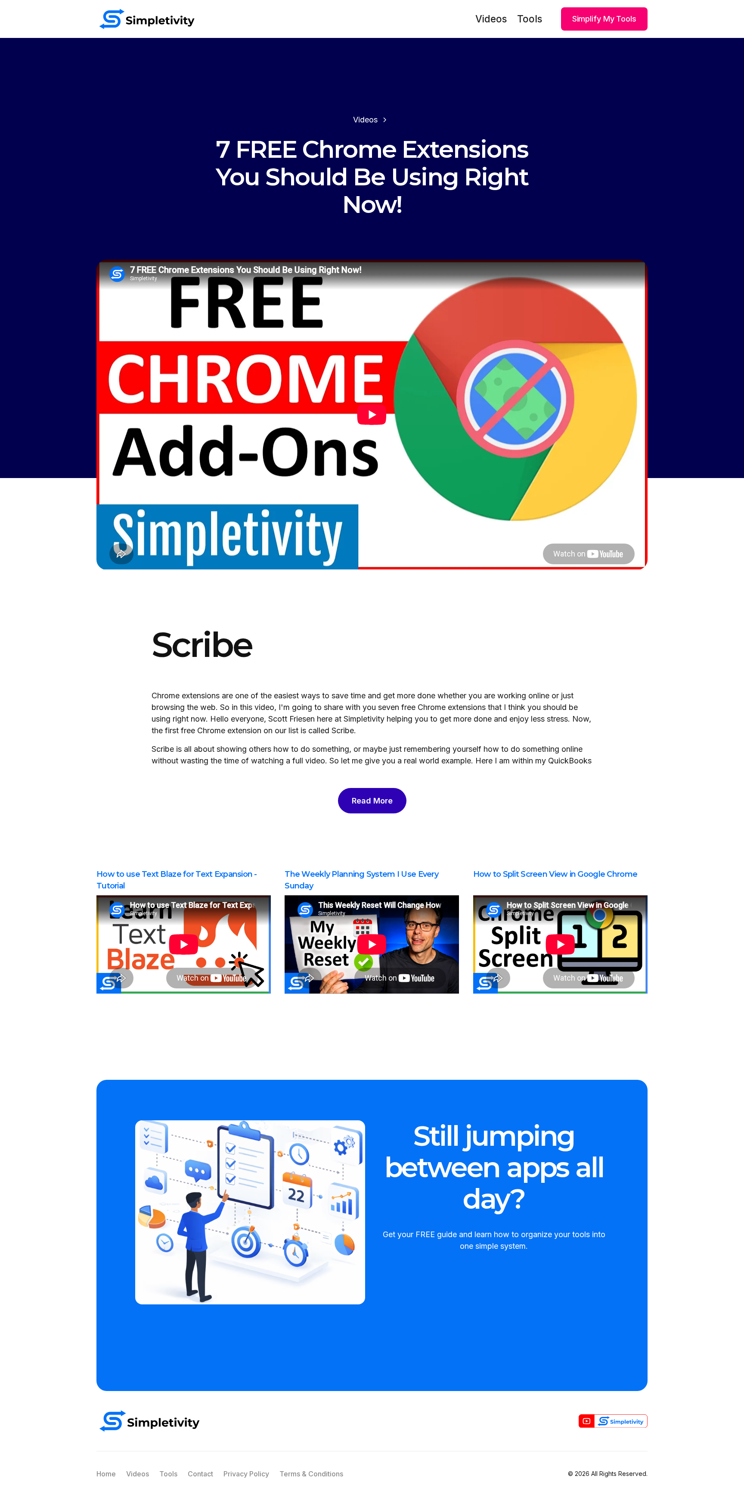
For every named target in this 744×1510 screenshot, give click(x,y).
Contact (200, 1473)
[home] (146, 19)
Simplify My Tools (604, 18)
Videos (491, 19)
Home (106, 1473)
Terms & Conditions (311, 1473)
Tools (529, 19)
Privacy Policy (246, 1473)
